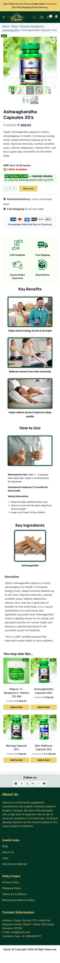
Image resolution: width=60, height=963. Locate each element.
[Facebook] (21, 783)
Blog (5, 846)
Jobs (5, 858)
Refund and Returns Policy (18, 900)
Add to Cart (28, 188)
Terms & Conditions (14, 894)
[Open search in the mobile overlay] (34, 17)
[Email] (44, 783)
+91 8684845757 (31, 936)
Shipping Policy (11, 888)
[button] (52, 40)
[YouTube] (32, 783)
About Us (8, 852)
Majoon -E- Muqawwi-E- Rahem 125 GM (16, 693)
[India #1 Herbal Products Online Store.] (17, 17)
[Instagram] (15, 783)
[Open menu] (3, 17)
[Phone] (38, 783)
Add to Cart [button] (16, 707)
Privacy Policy (10, 882)
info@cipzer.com (20, 932)
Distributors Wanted (14, 864)
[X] (27, 783)
